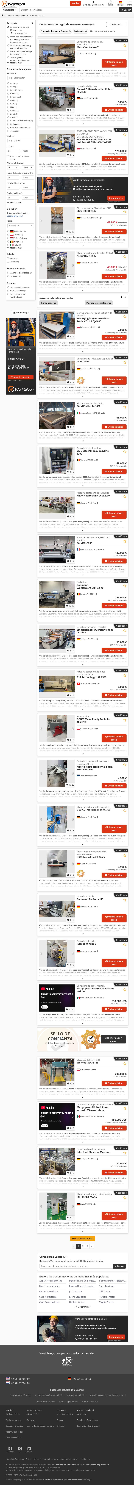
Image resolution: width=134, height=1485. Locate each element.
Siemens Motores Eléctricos (113, 1280)
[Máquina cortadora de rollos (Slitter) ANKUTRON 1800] (57, 265)
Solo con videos (18, 290)
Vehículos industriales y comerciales (20, 47)
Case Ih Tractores (47, 1296)
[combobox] (20, 225)
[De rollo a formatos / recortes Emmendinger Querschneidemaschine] (57, 639)
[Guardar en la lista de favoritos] (125, 45)
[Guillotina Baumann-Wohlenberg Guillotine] (57, 594)
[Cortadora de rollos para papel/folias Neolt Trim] (57, 370)
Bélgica (18, 241)
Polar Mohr (16, 90)
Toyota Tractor (106, 1302)
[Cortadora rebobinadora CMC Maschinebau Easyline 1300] (57, 460)
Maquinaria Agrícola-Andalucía (49, 1395)
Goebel (14, 93)
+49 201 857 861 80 (20, 1378)
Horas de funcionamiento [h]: (20, 173)
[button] (129, 3)
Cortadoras (20, 33)
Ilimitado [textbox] (14, 225)
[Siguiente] (73, 54)
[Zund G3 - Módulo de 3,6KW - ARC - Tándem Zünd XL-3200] (57, 549)
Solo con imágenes (20, 287)
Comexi (14, 131)
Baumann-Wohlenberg (21, 120)
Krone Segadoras (77, 1296)
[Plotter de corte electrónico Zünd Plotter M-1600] (57, 415)
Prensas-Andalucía (90, 1401)
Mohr (14, 83)
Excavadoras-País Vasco (20, 1395)
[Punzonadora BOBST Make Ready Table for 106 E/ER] (57, 728)
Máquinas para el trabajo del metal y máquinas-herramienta (21, 39)
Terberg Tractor (107, 1296)
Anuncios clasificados (21, 273)
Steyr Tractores (107, 1286)
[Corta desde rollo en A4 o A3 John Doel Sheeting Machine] (57, 1161)
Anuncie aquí (22, 312)
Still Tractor (105, 1291)
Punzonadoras (48, 303)
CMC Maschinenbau (20, 127)
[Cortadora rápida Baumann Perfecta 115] (57, 908)
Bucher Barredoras (48, 1291)
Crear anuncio (116, 198)
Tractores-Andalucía (76, 1395)
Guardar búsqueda (84, 1238)
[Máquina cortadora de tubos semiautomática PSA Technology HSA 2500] (57, 683)
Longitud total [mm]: (16, 183)
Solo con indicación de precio (19, 157)
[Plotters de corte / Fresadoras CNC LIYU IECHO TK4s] (57, 220)
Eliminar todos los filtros (103, 31)
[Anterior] (41, 54)
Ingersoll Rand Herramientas (83, 1286)
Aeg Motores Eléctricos (50, 1280)
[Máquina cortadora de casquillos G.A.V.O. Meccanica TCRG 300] (57, 819)
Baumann (15, 97)
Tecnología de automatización (19, 59)
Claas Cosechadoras (49, 1302)
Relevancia (116, 24)
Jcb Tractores (75, 1291)
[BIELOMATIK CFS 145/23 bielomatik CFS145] (57, 1072)
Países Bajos (20, 238)
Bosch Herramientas (49, 1286)
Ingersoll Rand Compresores (83, 1280)
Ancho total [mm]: (15, 193)
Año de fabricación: (15, 163)
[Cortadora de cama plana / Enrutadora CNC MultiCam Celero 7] (57, 54)
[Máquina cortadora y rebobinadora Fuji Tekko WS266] (57, 1206)
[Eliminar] (69, 31)
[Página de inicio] (2, 15)
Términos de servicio (75, 1479)
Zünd (13, 114)
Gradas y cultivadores (45, 1401)
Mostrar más (84, 1306)
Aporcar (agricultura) (68, 1401)
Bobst (14, 100)
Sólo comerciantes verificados (18, 295)
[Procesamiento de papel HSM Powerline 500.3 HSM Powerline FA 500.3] (57, 863)
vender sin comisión (20, 377)
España (15, 216)
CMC (13, 103)
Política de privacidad (54, 1479)
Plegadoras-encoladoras (98, 303)
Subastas (15, 276)
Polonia (18, 234)
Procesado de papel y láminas (19, 28)
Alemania (19, 231)
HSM (13, 107)
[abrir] (83, 79)
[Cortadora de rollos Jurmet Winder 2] (57, 953)
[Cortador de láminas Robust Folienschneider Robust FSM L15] (57, 98)
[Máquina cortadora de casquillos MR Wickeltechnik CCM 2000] (57, 505)
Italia (17, 245)
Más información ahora (113, 1039)
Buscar (127, 9)
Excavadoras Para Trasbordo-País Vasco (106, 1395)
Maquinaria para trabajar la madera (21, 52)
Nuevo (14, 258)
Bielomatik (16, 124)
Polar (13, 86)
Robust (14, 110)
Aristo (14, 117)
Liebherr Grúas (76, 1302)
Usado (14, 261)
